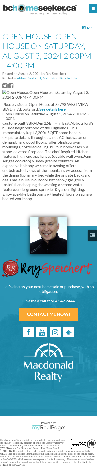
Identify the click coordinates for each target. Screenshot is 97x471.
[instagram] (55, 332)
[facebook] (28, 332)
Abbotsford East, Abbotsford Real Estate (47, 78)
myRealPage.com (48, 427)
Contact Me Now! (48, 314)
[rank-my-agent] (68, 332)
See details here (52, 109)
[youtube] (41, 332)
